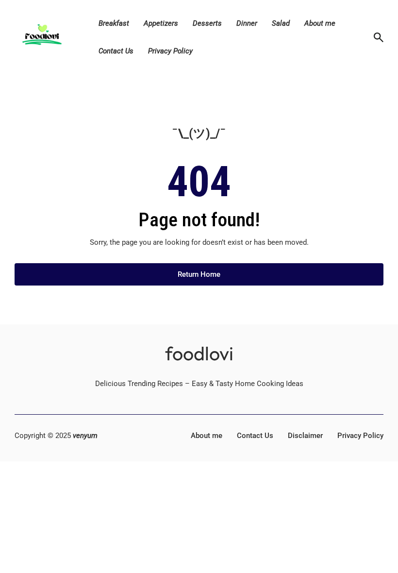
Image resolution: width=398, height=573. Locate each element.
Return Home (199, 274)
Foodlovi (199, 353)
